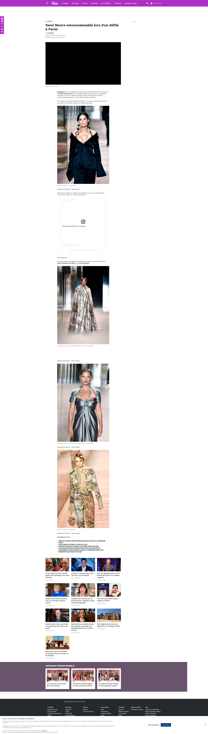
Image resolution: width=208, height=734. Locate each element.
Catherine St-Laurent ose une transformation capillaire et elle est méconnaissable (82, 601)
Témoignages (104, 711)
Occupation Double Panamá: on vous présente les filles (83, 685)
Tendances (117, 3)
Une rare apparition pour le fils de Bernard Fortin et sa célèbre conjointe (108, 575)
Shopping (94, 3)
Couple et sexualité (106, 713)
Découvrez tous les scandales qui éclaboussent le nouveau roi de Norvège (57, 653)
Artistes (49, 715)
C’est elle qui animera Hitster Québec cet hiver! (107, 600)
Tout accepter (166, 724)
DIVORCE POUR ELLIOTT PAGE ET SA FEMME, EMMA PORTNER (78, 546)
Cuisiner (85, 3)
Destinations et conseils (137, 709)
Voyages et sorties (131, 3)
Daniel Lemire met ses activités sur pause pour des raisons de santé (57, 626)
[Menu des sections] (47, 3)
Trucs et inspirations (88, 711)
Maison (120, 715)
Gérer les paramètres (153, 724)
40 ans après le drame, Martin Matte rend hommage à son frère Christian (57, 575)
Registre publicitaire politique (153, 711)
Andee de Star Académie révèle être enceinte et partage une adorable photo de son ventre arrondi (82, 627)
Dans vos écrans (51, 711)
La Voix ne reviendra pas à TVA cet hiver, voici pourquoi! (82, 574)
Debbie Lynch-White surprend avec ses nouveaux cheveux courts (56, 601)
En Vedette (64, 3)
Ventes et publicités (150, 715)
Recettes (85, 709)
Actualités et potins (52, 709)
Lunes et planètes (70, 715)
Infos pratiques (122, 713)
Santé (102, 709)
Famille (102, 715)
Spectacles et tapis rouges (54, 713)
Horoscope (75, 3)
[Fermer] (205, 725)
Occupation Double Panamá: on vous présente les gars (108, 685)
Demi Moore (61, 92)
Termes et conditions (150, 713)
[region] (104, 725)
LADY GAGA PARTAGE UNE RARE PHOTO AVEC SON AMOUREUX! (79, 548)
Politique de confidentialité (152, 709)
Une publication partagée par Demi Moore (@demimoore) (83, 250)
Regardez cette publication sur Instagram (74, 226)
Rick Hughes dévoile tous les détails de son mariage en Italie (108, 625)
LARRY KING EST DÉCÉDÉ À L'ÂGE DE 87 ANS (72, 544)
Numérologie (68, 713)
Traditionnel (68, 709)
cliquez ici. (44, 730)
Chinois (67, 711)
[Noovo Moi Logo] (54, 3)
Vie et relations (106, 3)
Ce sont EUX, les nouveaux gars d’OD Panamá (56, 685)
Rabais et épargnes (123, 711)
